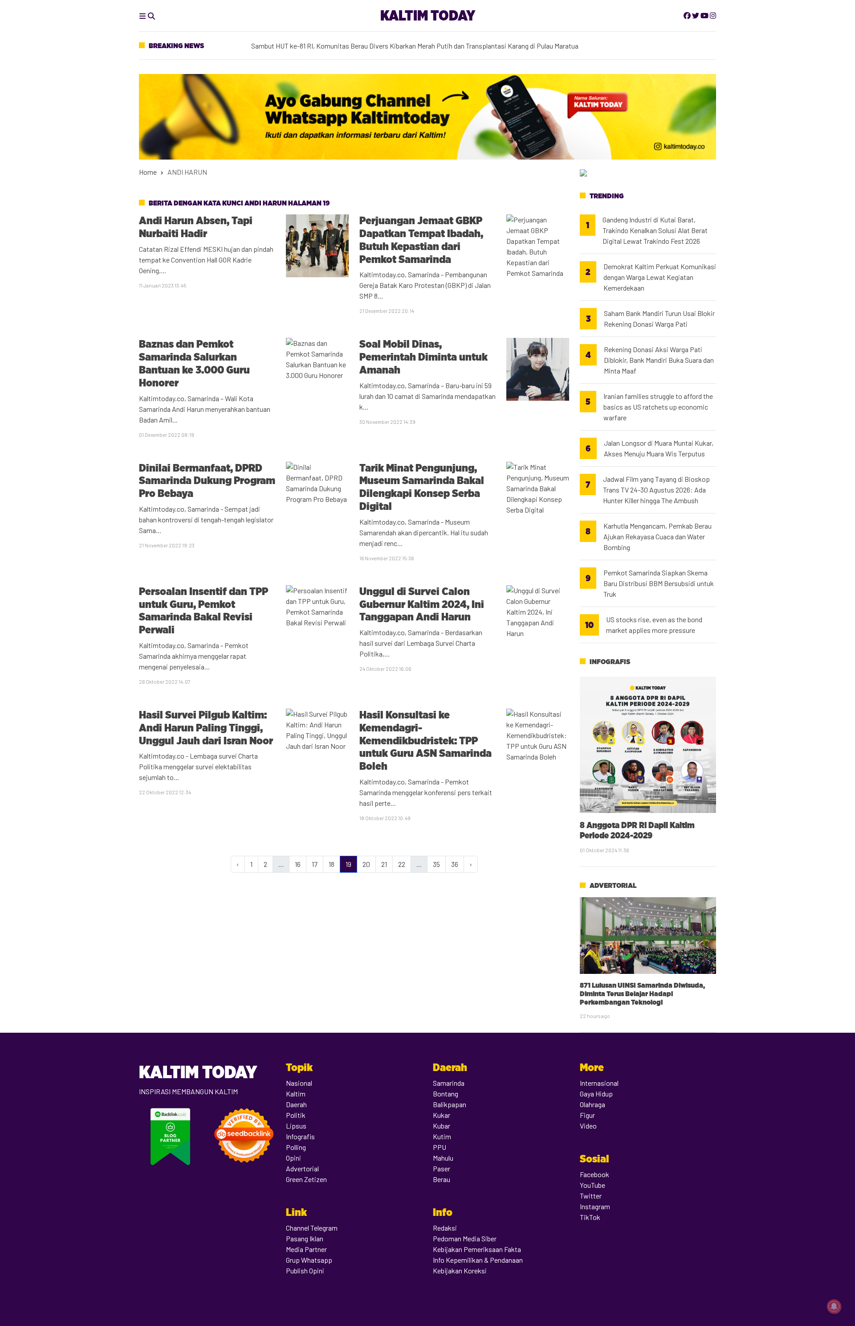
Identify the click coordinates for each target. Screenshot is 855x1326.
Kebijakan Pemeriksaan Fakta (477, 1249)
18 (331, 864)
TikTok (590, 1217)
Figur (587, 1115)
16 (298, 864)
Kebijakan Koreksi (460, 1270)
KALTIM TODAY (427, 15)
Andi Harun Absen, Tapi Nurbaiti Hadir (195, 227)
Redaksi (445, 1227)
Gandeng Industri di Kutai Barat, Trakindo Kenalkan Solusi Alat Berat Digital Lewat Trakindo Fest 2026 (655, 230)
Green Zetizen (306, 1179)
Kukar (441, 1115)
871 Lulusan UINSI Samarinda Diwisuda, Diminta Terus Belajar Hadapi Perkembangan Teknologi (642, 994)
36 (454, 864)
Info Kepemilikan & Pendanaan (478, 1260)
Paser (441, 1168)
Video (588, 1125)
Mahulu (443, 1158)
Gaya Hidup (596, 1093)
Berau (441, 1179)
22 (401, 864)
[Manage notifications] (834, 1306)
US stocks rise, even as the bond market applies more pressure (654, 624)
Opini (293, 1158)
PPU (439, 1147)
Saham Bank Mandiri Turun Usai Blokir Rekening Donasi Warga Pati (659, 318)
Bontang (445, 1093)
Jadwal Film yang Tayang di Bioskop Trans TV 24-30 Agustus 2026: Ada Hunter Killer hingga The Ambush (656, 490)
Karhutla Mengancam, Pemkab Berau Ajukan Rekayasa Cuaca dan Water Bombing (657, 536)
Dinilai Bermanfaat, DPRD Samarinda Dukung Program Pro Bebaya (207, 480)
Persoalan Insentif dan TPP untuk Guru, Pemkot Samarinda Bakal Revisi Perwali (203, 610)
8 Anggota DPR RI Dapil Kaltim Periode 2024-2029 (637, 830)
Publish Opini (305, 1270)
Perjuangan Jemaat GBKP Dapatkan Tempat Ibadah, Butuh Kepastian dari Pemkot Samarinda (421, 239)
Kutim (442, 1136)
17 (315, 864)
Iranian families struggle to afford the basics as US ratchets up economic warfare (658, 407)
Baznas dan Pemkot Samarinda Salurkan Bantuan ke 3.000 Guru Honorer (194, 363)
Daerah (296, 1104)
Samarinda (448, 1083)
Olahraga (592, 1104)
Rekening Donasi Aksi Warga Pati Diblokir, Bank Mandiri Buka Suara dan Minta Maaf (659, 360)
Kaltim (295, 1093)
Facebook (594, 1174)
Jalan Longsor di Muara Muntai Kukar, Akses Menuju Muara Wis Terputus (658, 448)
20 (366, 864)
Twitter (591, 1195)
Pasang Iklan (304, 1238)
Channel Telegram (312, 1227)
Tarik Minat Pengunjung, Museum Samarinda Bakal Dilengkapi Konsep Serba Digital (421, 486)
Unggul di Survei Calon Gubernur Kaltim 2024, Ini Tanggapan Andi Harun (421, 604)
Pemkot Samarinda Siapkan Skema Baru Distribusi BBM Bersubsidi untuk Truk (658, 583)
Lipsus (296, 1125)
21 (384, 864)
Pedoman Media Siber (465, 1238)
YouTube (592, 1185)
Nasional (299, 1083)
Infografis (610, 661)
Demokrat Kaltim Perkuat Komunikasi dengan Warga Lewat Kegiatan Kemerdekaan (374, 40)
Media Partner (306, 1249)
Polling (296, 1147)
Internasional (599, 1083)
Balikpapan (449, 1104)
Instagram (595, 1206)
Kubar (441, 1125)
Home (148, 172)
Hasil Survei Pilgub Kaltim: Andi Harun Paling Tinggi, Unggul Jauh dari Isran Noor (206, 727)
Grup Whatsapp (309, 1260)
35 (436, 864)
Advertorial (613, 885)
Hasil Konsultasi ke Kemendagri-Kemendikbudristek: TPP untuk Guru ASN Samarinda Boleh (425, 740)
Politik (295, 1115)
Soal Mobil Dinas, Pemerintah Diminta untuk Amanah (423, 357)
